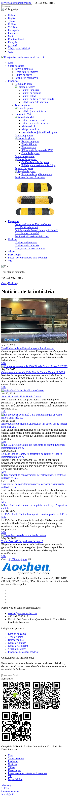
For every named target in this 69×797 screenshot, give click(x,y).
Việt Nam (13, 27)
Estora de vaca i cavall (33, 120)
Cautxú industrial (30, 89)
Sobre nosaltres (16, 65)
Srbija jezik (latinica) (19, 48)
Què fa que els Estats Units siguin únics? (36, 230)
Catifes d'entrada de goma (35, 162)
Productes (13, 80)
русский (12, 45)
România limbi (16, 39)
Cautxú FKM (28, 96)
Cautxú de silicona (31, 93)
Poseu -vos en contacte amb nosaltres (27, 257)
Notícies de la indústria (27, 245)
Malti (11, 36)
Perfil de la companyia (26, 77)
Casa (10, 62)
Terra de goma (22, 105)
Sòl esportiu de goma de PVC (37, 150)
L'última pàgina (19, 559)
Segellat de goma (24, 168)
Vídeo (11, 251)
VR (10, 260)
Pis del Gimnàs (29, 144)
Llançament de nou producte (30, 248)
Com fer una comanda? (27, 233)
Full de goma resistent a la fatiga (38, 165)
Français (12, 42)
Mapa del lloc (15, 779)
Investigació (7, 794)
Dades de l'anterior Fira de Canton (33, 224)
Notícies (12, 239)
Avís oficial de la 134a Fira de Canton (21, 396)
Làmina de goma (23, 83)
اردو (10, 51)
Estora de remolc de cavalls (35, 123)
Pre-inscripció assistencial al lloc (32, 236)
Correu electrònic (10, 791)
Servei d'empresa (24, 68)
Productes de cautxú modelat (30, 177)
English (12, 18)
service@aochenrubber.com (16, 2)
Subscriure (7, 678)
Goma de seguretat (24, 156)
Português (13, 30)
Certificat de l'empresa (26, 71)
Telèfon (5, 788)
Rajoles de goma (30, 141)
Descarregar (14, 254)
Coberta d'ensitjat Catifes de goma (39, 132)
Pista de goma (28, 147)
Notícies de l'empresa (26, 242)
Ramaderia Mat (23, 114)
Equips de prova (23, 74)
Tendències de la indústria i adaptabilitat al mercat (27, 348)
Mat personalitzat (30, 129)
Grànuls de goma (30, 153)
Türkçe (12, 21)
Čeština (12, 24)
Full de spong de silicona (34, 102)
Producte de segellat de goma (36, 174)
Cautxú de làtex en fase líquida (37, 99)
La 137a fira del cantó (26, 227)
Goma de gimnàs (24, 135)
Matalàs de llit (28, 126)
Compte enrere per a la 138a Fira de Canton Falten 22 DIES (33, 372)
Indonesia (13, 33)
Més (3, 363)
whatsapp (6, 785)
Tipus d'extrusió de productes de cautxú (22, 541)
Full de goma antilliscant (34, 111)
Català (11, 15)
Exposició (13, 221)
